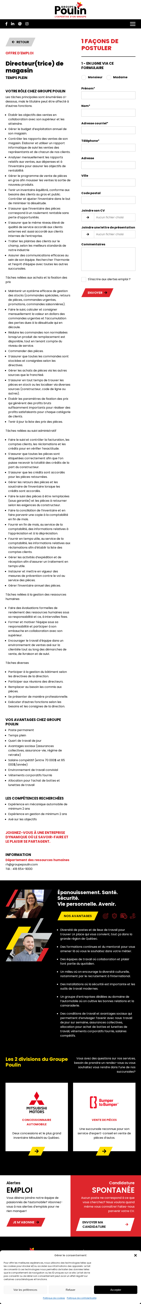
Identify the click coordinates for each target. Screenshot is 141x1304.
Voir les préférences (25, 1289)
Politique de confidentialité (81, 1298)
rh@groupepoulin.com (22, 864)
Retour (23, 42)
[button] (135, 1255)
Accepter (115, 1289)
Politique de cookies (54, 1298)
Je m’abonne (23, 1222)
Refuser (70, 1289)
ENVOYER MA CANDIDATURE (94, 1224)
